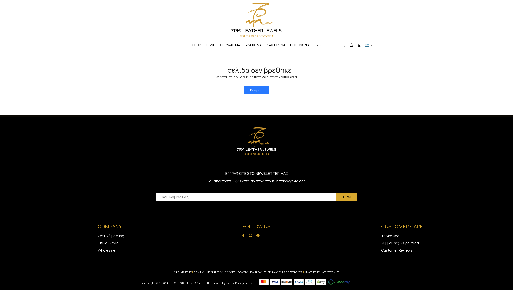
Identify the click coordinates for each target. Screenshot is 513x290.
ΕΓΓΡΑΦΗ (346, 197)
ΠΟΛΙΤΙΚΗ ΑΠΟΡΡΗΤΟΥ (208, 272)
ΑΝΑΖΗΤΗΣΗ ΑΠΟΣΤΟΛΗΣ (321, 272)
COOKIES (229, 272)
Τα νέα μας (390, 235)
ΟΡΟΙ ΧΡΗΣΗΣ (183, 272)
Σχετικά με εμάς (111, 235)
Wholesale (106, 250)
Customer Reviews (397, 250)
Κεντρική (256, 90)
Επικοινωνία (108, 243)
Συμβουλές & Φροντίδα (400, 243)
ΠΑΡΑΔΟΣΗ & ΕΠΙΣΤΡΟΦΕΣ (285, 272)
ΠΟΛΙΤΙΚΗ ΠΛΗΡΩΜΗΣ (251, 272)
